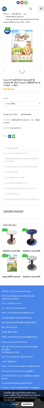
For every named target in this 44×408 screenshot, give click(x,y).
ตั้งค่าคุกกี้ (15, 404)
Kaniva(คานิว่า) (15, 128)
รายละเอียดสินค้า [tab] (11, 148)
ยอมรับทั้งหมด (27, 404)
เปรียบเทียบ (27, 114)
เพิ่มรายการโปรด (11, 114)
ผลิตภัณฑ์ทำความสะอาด (21, 120)
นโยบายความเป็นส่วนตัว (29, 398)
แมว (32, 120)
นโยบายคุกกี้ (11, 400)
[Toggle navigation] (41, 8)
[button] (30, 9)
